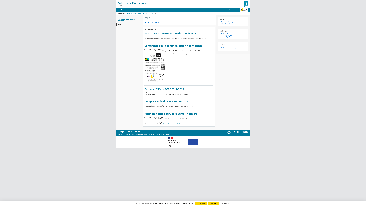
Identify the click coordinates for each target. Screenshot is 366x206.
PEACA (120, 28)
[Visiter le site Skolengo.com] (237, 134)
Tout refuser (213, 203)
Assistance (152, 134)
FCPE (151, 13)
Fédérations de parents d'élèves (140, 13)
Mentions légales (129, 134)
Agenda (157, 22)
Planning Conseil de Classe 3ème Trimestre (170, 113)
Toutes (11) (224, 34)
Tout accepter (201, 203)
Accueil (128, 13)
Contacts (120, 134)
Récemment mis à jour (228, 22)
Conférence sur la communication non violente (173, 45)
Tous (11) (223, 47)
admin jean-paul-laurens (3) (228, 48)
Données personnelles (163, 134)
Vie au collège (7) (225, 37)
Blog (152, 22)
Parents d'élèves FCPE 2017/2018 (164, 89)
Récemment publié (226, 23)
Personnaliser (226, 203)
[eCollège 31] (244, 10)
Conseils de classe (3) (227, 35)
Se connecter (233, 10)
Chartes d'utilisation (142, 134)
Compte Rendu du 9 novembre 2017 (166, 101)
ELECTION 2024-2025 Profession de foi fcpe (170, 33)
